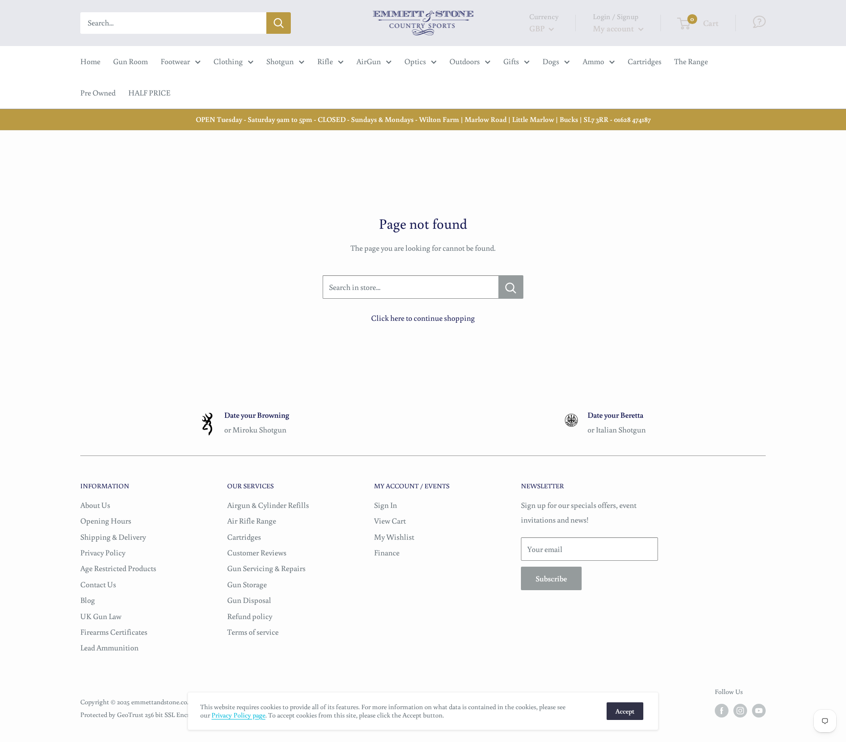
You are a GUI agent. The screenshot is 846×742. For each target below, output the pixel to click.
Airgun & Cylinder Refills (268, 505)
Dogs (550, 61)
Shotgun (280, 61)
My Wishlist (394, 537)
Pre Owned (98, 92)
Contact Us (98, 584)
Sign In (385, 505)
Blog (87, 600)
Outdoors (464, 61)
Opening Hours (105, 521)
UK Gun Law (100, 616)
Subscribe (551, 578)
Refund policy (249, 616)
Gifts (511, 61)
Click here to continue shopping (423, 318)
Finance (387, 552)
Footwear (175, 61)
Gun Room (130, 61)
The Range (691, 61)
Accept (624, 711)
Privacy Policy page (238, 715)
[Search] (278, 23)
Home (90, 61)
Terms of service (253, 632)
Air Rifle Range (251, 521)
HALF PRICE (149, 92)
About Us (95, 505)
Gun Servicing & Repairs (266, 568)
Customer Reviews (256, 552)
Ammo (593, 61)
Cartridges (644, 61)
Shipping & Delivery (113, 537)
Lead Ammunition (109, 647)
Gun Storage (247, 584)
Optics (415, 61)
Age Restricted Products (118, 568)
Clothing (228, 61)
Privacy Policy (102, 552)
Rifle (325, 61)
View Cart (390, 521)
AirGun (368, 61)
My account (614, 28)
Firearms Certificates (113, 632)
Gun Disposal (249, 600)
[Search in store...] (510, 287)
